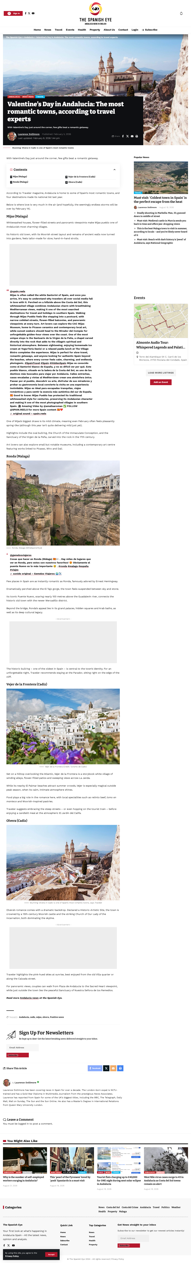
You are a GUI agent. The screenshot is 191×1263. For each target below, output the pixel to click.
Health (160, 1172)
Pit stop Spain (70, 1172)
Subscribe (13, 1055)
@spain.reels (17, 291)
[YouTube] (33, 13)
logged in (23, 1123)
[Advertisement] (63, 265)
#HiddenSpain (58, 363)
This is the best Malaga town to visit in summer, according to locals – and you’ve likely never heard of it (160, 232)
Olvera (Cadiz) (75, 182)
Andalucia (14, 97)
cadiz (32, 1017)
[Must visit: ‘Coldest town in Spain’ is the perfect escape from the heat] (161, 177)
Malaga (123, 1211)
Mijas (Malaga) (20, 176)
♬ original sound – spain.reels (28, 413)
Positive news (57, 1017)
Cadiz (100, 1172)
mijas (38, 1017)
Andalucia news (29, 997)
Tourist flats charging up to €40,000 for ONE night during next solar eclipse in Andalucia (119, 1180)
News (18, 1172)
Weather (176, 1207)
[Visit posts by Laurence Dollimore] (6, 1082)
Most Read (28, 97)
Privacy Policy (12, 1256)
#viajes (14, 569)
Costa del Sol (113, 1207)
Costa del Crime (130, 1207)
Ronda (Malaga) (20, 182)
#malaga (73, 566)
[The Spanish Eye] (95, 13)
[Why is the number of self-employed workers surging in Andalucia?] (25, 1160)
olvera (46, 1017)
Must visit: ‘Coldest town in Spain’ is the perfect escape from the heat (160, 200)
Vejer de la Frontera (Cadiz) (81, 176)
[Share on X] (127, 136)
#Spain (45, 363)
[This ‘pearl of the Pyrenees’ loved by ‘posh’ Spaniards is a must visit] (72, 1160)
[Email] (132, 136)
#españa (83, 566)
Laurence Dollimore (29, 134)
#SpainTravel (32, 363)
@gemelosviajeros (20, 555)
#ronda (62, 566)
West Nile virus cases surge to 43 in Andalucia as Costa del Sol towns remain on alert (164, 1180)
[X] (29, 13)
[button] (51, 1254)
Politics (27, 1172)
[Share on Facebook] (123, 136)
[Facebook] (25, 13)
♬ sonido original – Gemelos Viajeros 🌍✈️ (35, 573)
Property (112, 1211)
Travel (40, 97)
